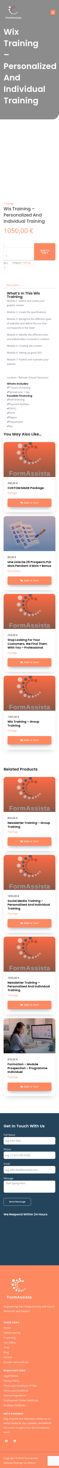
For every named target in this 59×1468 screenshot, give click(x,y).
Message (8, 1178)
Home (7, 1327)
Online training (12, 1332)
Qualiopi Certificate (14, 1405)
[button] (52, 12)
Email (7, 1163)
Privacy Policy (11, 1380)
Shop (6, 1347)
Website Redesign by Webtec (20, 1462)
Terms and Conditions (16, 1390)
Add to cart (44, 252)
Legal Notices (11, 1375)
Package (12, 493)
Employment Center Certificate (21, 1400)
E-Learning (10, 1337)
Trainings (13, 831)
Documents (14, 571)
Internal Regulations (15, 1395)
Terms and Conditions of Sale (20, 1385)
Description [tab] (12, 285)
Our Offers (10, 1342)
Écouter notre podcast (16, 1362)
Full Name (9, 1134)
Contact (8, 1357)
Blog (6, 1352)
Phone (7, 1149)
